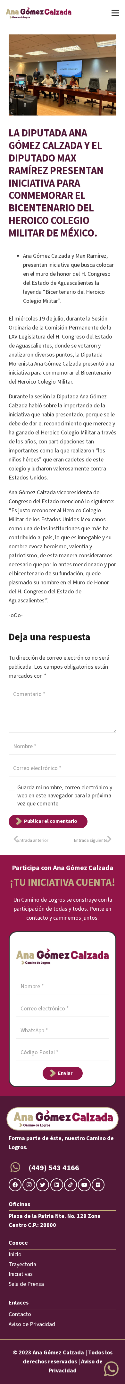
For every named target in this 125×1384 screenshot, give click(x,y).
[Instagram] (28, 1184)
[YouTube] (84, 1184)
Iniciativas (21, 1274)
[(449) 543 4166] (19, 1168)
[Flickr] (98, 1184)
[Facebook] (15, 1184)
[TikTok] (70, 1184)
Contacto (20, 1314)
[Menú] (115, 13)
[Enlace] (38, 13)
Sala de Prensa (26, 1284)
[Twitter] (42, 1184)
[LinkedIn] (56, 1184)
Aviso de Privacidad (32, 1324)
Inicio (15, 1254)
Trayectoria (22, 1264)
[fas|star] (111, 1369)
